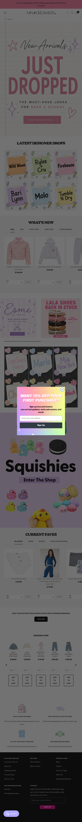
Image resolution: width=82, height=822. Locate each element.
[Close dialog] (62, 389)
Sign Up (41, 425)
